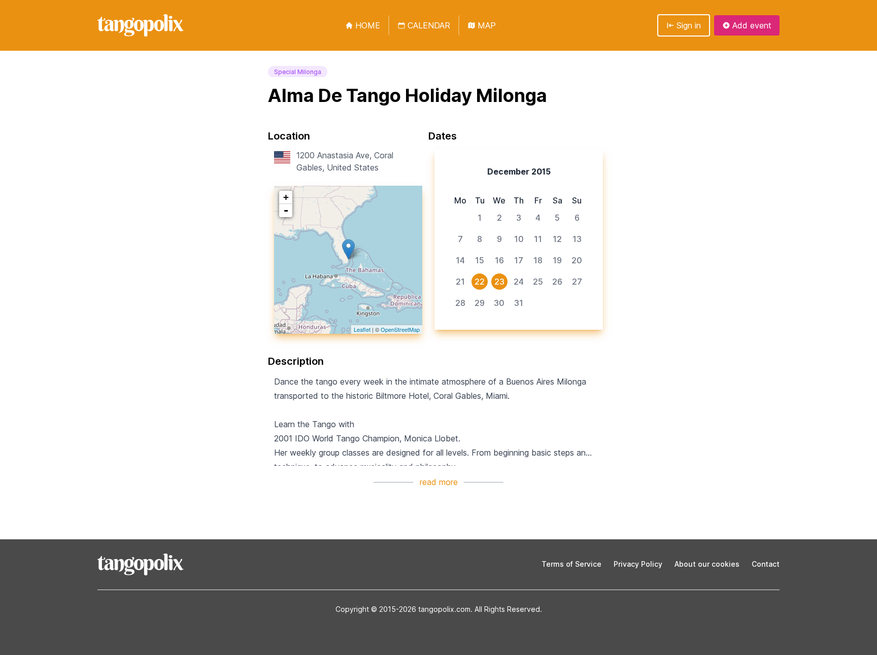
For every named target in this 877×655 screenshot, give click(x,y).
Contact (766, 564)
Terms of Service (571, 564)
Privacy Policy (638, 564)
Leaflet (362, 329)
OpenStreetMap (400, 329)
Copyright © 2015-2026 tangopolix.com (402, 609)
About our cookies (706, 564)
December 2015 (519, 171)
